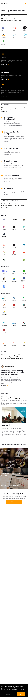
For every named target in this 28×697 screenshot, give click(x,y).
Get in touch (14, 502)
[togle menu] (26, 3)
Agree (20, 694)
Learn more (9, 694)
